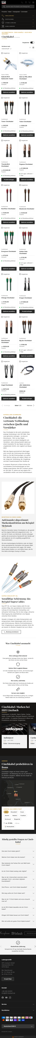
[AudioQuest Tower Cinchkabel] (9, 106)
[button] (29, 2)
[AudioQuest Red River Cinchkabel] (9, 194)
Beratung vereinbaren (12, 632)
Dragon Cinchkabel (25, 298)
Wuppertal (17, 819)
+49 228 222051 (7, 991)
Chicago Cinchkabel (7, 298)
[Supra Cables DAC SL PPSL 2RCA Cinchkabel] (27, 62)
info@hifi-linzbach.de (8, 993)
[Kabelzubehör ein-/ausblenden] (33, 26)
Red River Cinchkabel (8, 209)
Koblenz (15, 815)
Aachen (7, 815)
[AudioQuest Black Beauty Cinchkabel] (9, 325)
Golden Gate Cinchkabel (23, 252)
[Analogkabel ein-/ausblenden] (33, 16)
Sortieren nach (6, 46)
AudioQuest (8, 738)
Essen (22, 812)
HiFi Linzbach (9, 1031)
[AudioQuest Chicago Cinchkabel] (9, 283)
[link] (7, 405)
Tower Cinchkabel (7, 121)
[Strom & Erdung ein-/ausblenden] (33, 23)
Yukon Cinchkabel (25, 121)
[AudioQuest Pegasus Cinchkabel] (27, 149)
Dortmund (8, 819)
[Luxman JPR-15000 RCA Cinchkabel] (27, 370)
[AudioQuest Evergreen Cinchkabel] (9, 236)
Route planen (10, 826)
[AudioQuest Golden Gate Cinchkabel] (27, 236)
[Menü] (33, 2)
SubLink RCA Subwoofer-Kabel (7, 78)
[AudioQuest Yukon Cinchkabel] (27, 106)
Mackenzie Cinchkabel (26, 209)
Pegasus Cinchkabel (26, 164)
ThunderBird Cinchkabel (5, 165)
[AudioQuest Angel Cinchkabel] (9, 370)
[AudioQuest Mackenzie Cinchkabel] (27, 194)
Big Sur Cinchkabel (25, 340)
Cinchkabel (24, 11)
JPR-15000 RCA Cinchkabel (24, 386)
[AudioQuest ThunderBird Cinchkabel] (9, 149)
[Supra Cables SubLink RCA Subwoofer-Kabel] (9, 62)
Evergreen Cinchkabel (8, 251)
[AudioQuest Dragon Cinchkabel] (27, 283)
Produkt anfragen (9, 179)
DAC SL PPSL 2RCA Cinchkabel (25, 78)
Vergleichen (25, 42)
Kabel (9, 11)
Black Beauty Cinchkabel (5, 341)
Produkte (4, 11)
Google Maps (8, 979)
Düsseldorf (14, 812)
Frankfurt (23, 815)
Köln (6, 812)
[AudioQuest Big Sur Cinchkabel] (27, 325)
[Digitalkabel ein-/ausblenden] (33, 19)
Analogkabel (16, 11)
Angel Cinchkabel (7, 385)
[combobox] (18, 6)
